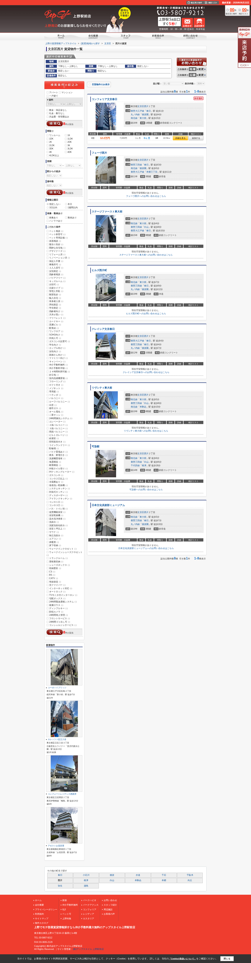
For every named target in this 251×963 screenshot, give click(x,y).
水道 (138, 875)
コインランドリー (59, 445)
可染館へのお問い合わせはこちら (146, 489)
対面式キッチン (58, 492)
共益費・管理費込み (59, 116)
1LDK (70, 138)
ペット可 (66, 914)
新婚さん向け (57, 355)
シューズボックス (59, 565)
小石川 (86, 875)
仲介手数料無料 (58, 364)
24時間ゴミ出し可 (59, 622)
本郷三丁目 (151, 172)
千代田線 (135, 465)
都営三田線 (136, 164)
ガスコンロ (56, 475)
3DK (51, 148)
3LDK (70, 148)
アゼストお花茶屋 (56, 846)
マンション (67, 92)
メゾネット (56, 388)
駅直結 (54, 328)
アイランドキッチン (60, 498)
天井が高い (56, 314)
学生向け (55, 344)
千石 (164, 875)
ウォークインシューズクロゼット (64, 553)
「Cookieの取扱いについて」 (182, 959)
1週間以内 (73, 207)
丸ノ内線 (135, 114)
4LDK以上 (54, 155)
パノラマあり (55, 221)
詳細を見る (180, 138)
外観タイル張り (58, 468)
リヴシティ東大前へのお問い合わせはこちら (146, 431)
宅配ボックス (57, 598)
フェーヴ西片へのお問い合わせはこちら (146, 196)
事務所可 (55, 264)
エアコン (55, 538)
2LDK (52, 145)
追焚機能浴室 (57, 512)
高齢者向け (56, 311)
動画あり (72, 217)
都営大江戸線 (137, 111)
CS (52, 571)
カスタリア (88, 918)
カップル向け (57, 348)
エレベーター (57, 421)
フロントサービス (59, 618)
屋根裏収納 (56, 561)
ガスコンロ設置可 (59, 341)
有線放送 (55, 581)
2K (50, 142)
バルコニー (56, 398)
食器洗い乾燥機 (58, 485)
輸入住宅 (55, 298)
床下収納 (55, 545)
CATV (53, 578)
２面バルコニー (58, 425)
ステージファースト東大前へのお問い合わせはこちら (146, 255)
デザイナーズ (57, 251)
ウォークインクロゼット (62, 548)
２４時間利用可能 (59, 371)
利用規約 (39, 914)
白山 (146, 227)
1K (68, 135)
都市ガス (55, 408)
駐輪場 (54, 448)
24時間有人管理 (58, 615)
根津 (144, 465)
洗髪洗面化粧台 (58, 525)
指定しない (54, 204)
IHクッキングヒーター (61, 471)
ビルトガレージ (58, 435)
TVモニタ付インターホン (63, 595)
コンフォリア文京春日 (104, 99)
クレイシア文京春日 (103, 329)
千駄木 (190, 875)
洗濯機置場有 (57, 458)
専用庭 (54, 391)
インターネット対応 (60, 588)
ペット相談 (56, 231)
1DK (51, 138)
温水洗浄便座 (57, 518)
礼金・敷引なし (57, 113)
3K (68, 145)
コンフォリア (89, 909)
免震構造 (55, 462)
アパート (53, 92)
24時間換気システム (60, 418)
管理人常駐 (56, 291)
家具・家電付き (58, 455)
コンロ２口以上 (58, 478)
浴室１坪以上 (57, 528)
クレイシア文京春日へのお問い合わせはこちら (146, 372)
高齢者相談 (56, 274)
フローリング (57, 381)
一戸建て (53, 96)
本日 (70, 204)
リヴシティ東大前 (102, 387)
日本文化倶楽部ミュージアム (108, 505)
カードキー (56, 321)
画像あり (53, 217)
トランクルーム (58, 558)
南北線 (134, 118)
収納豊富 (55, 568)
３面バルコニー (58, 428)
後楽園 (145, 114)
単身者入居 (56, 301)
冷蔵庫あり (56, 482)
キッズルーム (57, 281)
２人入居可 (56, 267)
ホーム (38, 900)
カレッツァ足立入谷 (57, 739)
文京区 (140, 106)
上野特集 (66, 918)
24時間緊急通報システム (63, 601)
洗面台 (54, 522)
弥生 (60, 886)
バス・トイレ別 (58, 508)
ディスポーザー (58, 495)
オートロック (57, 591)
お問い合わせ (110, 900)
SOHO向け (56, 334)
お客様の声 (109, 914)
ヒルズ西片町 (99, 270)
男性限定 (55, 304)
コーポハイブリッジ (57, 687)
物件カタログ (41, 923)
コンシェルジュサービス (62, 625)
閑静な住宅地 (57, 248)
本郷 (164, 880)
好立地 (54, 375)
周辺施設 (108, 909)
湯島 (86, 886)
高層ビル (55, 324)
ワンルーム (54, 135)
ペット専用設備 (58, 237)
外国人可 (55, 338)
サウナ (54, 532)
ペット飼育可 (57, 234)
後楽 (112, 875)
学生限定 (55, 308)
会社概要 (39, 905)
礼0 (64, 909)
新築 (64, 900)
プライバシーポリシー (46, 909)
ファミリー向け (58, 358)
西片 (146, 106)
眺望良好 (55, 294)
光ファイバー (57, 585)
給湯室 (54, 438)
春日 (148, 111)
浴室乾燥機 (56, 515)
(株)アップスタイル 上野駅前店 (88, 949)
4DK (69, 152)
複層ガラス (56, 605)
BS (52, 575)
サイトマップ (41, 918)
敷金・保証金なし (58, 110)
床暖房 (54, 542)
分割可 (54, 284)
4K (50, 152)
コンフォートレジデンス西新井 (62, 794)
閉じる (227, 958)
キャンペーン (57, 361)
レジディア (88, 914)
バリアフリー (57, 278)
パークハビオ (89, 900)
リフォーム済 (57, 254)
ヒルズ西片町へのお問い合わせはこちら (146, 313)
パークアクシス (91, 905)
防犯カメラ (56, 611)
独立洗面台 (56, 535)
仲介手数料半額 (58, 368)
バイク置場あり (58, 452)
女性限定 (55, 271)
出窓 (53, 405)
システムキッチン (59, 488)
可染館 (95, 446)
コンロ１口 (56, 502)
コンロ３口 (56, 505)
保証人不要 (56, 261)
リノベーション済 (59, 257)
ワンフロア (56, 331)
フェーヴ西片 (99, 152)
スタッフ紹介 (110, 905)
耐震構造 (55, 465)
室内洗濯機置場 (58, 378)
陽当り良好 (56, 244)
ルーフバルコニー (59, 401)
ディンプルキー (58, 608)
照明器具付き (57, 441)
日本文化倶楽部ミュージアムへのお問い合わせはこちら (146, 548)
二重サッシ (56, 415)
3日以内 (53, 207)
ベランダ (55, 395)
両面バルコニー (58, 431)
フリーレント (57, 318)
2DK (69, 142)
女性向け (55, 351)
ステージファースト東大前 (107, 211)
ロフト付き (56, 385)
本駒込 (143, 406)
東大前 (143, 118)
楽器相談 (55, 241)
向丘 (190, 880)
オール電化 (56, 411)
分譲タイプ (56, 288)
